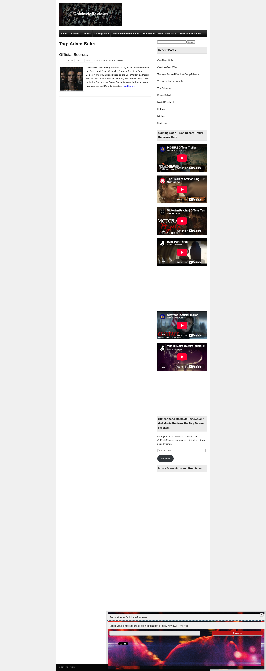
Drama (70, 61)
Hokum (161, 109)
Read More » (129, 86)
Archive (75, 33)
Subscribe (165, 458)
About (64, 33)
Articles (87, 33)
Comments (120, 61)
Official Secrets (73, 54)
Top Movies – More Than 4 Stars (160, 33)
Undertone (162, 123)
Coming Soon (102, 33)
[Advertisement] (182, 289)
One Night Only (165, 60)
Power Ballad (164, 95)
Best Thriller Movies (190, 33)
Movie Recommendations (126, 33)
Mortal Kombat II (165, 102)
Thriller (89, 61)
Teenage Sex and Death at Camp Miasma (178, 74)
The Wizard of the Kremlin (170, 81)
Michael (161, 116)
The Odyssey (164, 88)
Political (79, 61)
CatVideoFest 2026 (167, 67)
